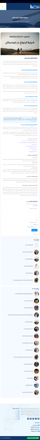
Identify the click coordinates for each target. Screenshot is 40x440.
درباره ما (16, 411)
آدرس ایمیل (35, 224)
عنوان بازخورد (35, 205)
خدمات (17, 415)
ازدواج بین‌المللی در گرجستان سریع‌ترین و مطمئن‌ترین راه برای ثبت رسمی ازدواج (20, 314)
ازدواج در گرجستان (30, 378)
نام (36, 220)
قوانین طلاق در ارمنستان (29, 245)
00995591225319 (33, 121)
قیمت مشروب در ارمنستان (29, 300)
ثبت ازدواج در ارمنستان (29, 273)
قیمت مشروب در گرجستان (29, 371)
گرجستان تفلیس (35, 425)
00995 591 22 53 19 (34, 427)
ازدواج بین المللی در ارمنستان (27, 118)
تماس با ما (16, 413)
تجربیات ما (16, 419)
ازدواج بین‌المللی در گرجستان (28, 364)
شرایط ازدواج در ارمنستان (29, 259)
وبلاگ (22, 21)
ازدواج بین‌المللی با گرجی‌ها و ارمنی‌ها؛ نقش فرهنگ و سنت (24, 293)
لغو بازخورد (28, 201)
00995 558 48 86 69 (34, 429)
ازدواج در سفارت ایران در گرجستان (27, 336)
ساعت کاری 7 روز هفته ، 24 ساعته (5, 438)
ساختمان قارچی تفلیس (29, 385)
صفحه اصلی (27, 21)
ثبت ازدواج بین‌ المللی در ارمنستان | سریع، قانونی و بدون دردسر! (23, 280)
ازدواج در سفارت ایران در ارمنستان (27, 252)
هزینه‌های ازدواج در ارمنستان (28, 266)
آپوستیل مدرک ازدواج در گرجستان (27, 343)
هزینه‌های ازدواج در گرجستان (28, 307)
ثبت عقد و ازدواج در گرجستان (28, 329)
